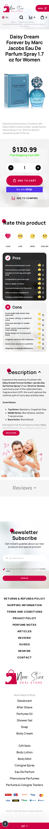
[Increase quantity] (38, 167)
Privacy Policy (24, 618)
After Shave (24, 707)
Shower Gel (24, 720)
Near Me (24, 651)
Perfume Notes (24, 624)
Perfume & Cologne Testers (24, 785)
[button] (41, 8)
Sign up (24, 578)
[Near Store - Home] (18, 8)
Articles (24, 631)
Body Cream (24, 733)
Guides (24, 644)
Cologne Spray (24, 765)
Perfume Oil (24, 714)
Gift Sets (25, 746)
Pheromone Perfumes (24, 778)
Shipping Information (24, 605)
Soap (24, 727)
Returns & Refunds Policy (24, 598)
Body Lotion (24, 752)
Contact (24, 657)
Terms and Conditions (24, 611)
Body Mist (24, 759)
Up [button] (23, 826)
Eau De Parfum (24, 772)
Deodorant (24, 701)
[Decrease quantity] (10, 167)
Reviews (24, 638)
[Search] (21, 17)
